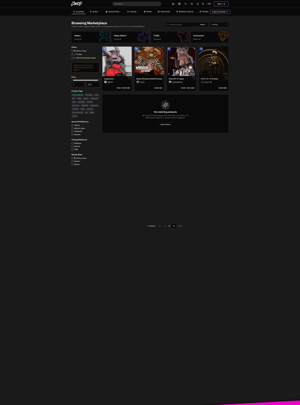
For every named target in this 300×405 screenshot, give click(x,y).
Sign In (220, 4)
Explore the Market (219, 12)
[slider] (72, 80)
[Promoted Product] (104, 49)
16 (162, 74)
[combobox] (219, 24)
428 (193, 74)
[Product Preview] (105, 73)
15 (174, 226)
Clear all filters (165, 124)
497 (129, 74)
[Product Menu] (129, 49)
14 (169, 226)
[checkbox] (72, 51)
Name (202, 24)
